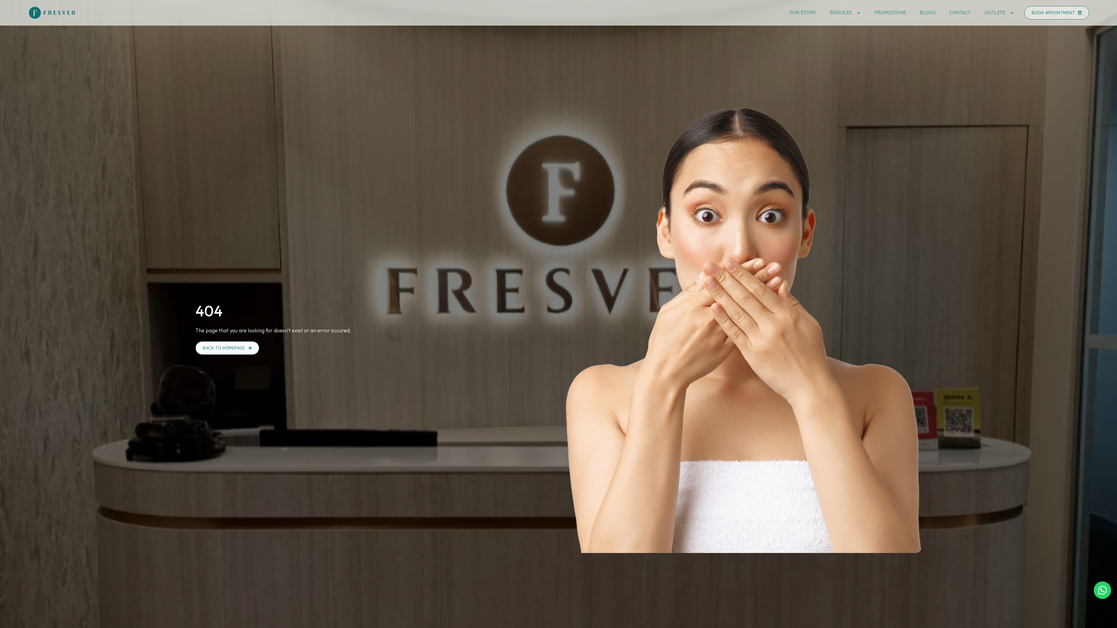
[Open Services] (858, 12)
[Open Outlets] (1012, 12)
